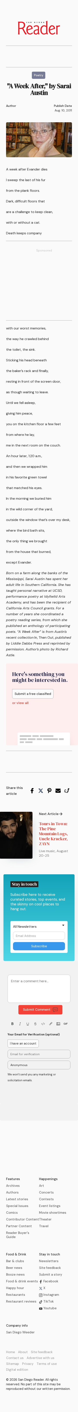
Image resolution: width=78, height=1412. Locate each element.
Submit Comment (36, 1009)
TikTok (48, 1301)
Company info (17, 1325)
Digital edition (17, 1369)
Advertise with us (40, 1358)
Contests (46, 1199)
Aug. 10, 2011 (63, 110)
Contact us (15, 1358)
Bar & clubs (15, 1261)
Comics (12, 1212)
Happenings (48, 1179)
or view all (20, 703)
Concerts (46, 1192)
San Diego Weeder (20, 1332)
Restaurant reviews (21, 1301)
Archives (13, 1186)
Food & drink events (22, 1281)
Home (10, 1352)
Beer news (14, 1268)
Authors (12, 1192)
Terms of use (47, 1364)
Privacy (28, 1364)
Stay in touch (49, 1254)
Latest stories (17, 1199)
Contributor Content (22, 1219)
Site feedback (50, 1268)
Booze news (15, 1274)
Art (41, 1186)
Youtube (49, 1308)
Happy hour (15, 1288)
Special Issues (17, 1206)
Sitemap (12, 1364)
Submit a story (50, 1274)
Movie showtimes (52, 1212)
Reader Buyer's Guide (17, 1235)
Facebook (50, 1281)
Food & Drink (16, 1254)
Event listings (49, 1206)
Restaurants (15, 1295)
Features (13, 1179)
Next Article (48, 814)
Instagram (50, 1295)
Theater (45, 1219)
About (23, 1352)
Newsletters (48, 1261)
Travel (44, 1226)
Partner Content (19, 1226)
